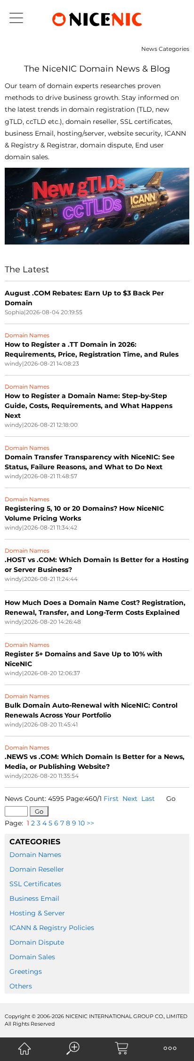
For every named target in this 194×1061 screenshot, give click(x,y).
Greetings (25, 971)
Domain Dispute (36, 942)
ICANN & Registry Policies (51, 927)
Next (129, 798)
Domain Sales (32, 957)
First (111, 798)
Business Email (34, 898)
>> (90, 823)
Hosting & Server (37, 913)
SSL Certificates (35, 884)
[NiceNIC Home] (24, 1048)
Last (148, 798)
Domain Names (35, 854)
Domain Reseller (36, 869)
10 (81, 823)
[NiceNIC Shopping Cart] (121, 1048)
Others (20, 986)
